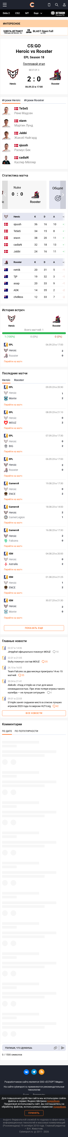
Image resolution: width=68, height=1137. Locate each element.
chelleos (18, 296)
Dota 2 (6, 13)
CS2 (17, 13)
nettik (17, 269)
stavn (17, 237)
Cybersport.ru (26, 1131)
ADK (16, 290)
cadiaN (18, 244)
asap (16, 283)
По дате (7, 731)
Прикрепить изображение (55, 1048)
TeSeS (17, 231)
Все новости (34, 713)
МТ (27, 13)
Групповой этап (34, 64)
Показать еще (34, 628)
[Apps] (49, 4)
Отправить (63, 1048)
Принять (34, 1113)
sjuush (17, 224)
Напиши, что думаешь (18, 1047)
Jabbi (17, 251)
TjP (15, 276)
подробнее (53, 1101)
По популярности (26, 731)
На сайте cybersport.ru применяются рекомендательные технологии (34, 1088)
